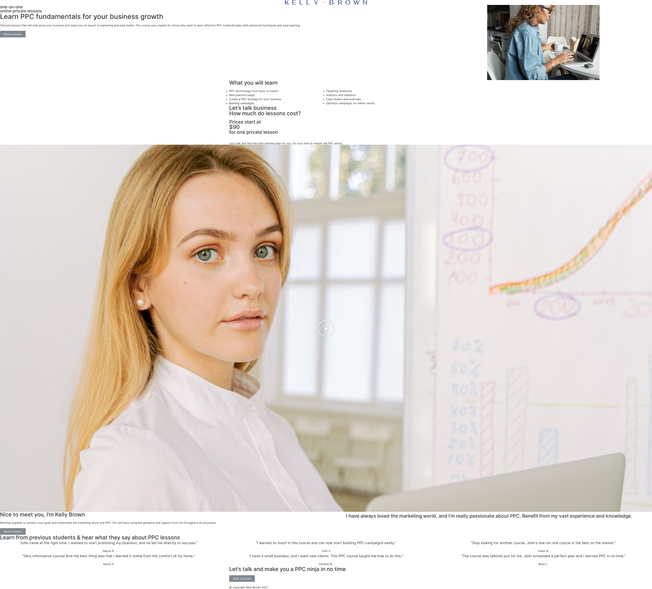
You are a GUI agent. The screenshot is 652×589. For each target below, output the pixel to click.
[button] (13, 34)
